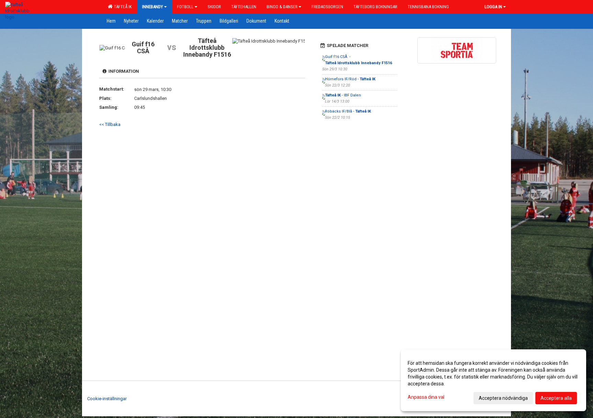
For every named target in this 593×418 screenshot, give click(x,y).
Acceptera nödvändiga (503, 398)
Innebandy (152, 6)
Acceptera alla (556, 398)
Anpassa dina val (426, 397)
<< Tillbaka (109, 124)
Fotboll (185, 6)
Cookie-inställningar (107, 398)
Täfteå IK (122, 6)
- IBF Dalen (343, 95)
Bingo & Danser (282, 6)
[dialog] (493, 380)
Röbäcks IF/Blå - (348, 111)
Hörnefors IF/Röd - (350, 79)
